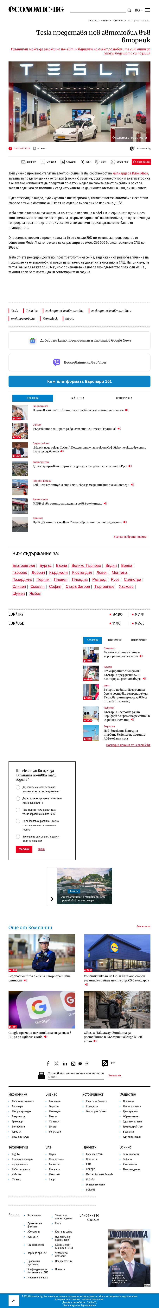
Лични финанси (132, 1106)
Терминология (131, 1154)
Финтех (16, 1179)
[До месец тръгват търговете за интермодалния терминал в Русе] (20, 468)
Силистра (132, 579)
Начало (93, 20)
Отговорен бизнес (96, 1111)
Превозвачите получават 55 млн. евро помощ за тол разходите (78, 522)
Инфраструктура (21, 1111)
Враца (126, 565)
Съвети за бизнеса (96, 1101)
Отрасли (54, 1106)
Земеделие (18, 1126)
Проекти (90, 1147)
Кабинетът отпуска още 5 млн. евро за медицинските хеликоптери (81, 485)
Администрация (132, 1136)
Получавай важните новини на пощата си (76, 1073)
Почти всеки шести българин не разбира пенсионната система (78, 410)
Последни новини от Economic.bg (128, 745)
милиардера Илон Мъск (130, 173)
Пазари (53, 1116)
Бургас (46, 565)
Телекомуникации (22, 1159)
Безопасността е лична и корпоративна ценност (122, 654)
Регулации (55, 1131)
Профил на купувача (34, 1263)
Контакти (33, 1236)
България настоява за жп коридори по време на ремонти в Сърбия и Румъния (127, 716)
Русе (115, 579)
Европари (17, 1106)
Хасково (126, 586)
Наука (52, 1154)
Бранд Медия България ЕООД (64, 1246)
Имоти (53, 1126)
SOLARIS (90, 1189)
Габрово (19, 572)
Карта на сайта (63, 1231)
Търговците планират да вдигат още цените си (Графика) (75, 429)
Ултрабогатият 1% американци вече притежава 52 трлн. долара (83, 898)
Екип (58, 1223)
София (55, 586)
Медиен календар (38, 1277)
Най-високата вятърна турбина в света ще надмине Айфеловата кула (124, 734)
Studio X (91, 1302)
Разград (99, 579)
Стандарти (92, 1106)
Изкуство (54, 1174)
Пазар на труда (20, 1136)
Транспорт (18, 1121)
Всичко (125, 1147)
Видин (111, 565)
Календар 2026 (94, 1154)
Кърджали (58, 572)
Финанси (74, 891)
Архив (41, 849)
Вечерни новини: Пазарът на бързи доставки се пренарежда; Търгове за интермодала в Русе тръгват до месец (126, 695)
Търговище (104, 586)
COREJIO (90, 1169)
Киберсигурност (21, 1169)
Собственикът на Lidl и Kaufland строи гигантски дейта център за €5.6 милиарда (116, 978)
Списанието (130, 1164)
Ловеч (102, 572)
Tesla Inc (32, 311)
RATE (88, 1164)
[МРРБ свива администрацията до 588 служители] (20, 506)
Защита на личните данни (64, 1217)
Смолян (37, 586)
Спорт (52, 1179)
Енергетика (18, 1116)
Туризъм (17, 1131)
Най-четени (77, 398)
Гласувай (24, 849)
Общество (128, 1094)
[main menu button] (147, 10)
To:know (127, 1159)
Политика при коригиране (63, 1238)
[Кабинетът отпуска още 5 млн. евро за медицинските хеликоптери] (20, 487)
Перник (42, 579)
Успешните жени (95, 1184)
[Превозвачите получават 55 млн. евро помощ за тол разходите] (20, 524)
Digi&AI (16, 1154)
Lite (49, 1147)
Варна (61, 565)
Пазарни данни (131, 1169)
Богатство (54, 1164)
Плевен (60, 579)
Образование (130, 1116)
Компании (117, 20)
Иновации (55, 1111)
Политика (128, 1101)
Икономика (18, 1094)
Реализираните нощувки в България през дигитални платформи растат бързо (123, 675)
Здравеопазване (132, 1121)
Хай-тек (16, 1174)
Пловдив (80, 579)
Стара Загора (78, 586)
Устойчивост (93, 1094)
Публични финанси (23, 1101)
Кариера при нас (37, 1253)
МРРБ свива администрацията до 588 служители (68, 503)
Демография (130, 1111)
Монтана (119, 572)
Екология (128, 1131)
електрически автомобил (64, 311)
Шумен (18, 593)
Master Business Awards (99, 1174)
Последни (33, 398)
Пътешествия (57, 1159)
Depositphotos (88, 1305)
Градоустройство (133, 1126)
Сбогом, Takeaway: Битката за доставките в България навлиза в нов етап (113, 1037)
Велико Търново (86, 565)
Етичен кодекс (36, 1245)
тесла (69, 318)
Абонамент (34, 1231)
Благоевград (23, 565)
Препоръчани (124, 398)
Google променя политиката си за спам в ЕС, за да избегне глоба (40, 1035)
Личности (54, 1169)
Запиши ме (114, 1075)
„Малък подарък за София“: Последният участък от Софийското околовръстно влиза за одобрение (89, 449)
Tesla (14, 311)
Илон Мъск (50, 318)
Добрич (38, 572)
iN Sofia (90, 1179)
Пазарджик (22, 579)
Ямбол (35, 593)
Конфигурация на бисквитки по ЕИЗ (38, 1271)
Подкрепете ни (63, 1261)
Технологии (18, 1147)
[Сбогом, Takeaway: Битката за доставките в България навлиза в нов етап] (117, 1009)
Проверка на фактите (35, 1225)
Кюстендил (82, 572)
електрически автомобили (111, 311)
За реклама (34, 1215)
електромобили (23, 318)
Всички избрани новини (130, 536)
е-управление (20, 1164)
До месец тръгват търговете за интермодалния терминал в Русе (80, 466)
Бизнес (105, 20)
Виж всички (143, 926)
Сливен (19, 586)
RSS (113, 1063)
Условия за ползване (61, 1254)
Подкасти (91, 1159)
